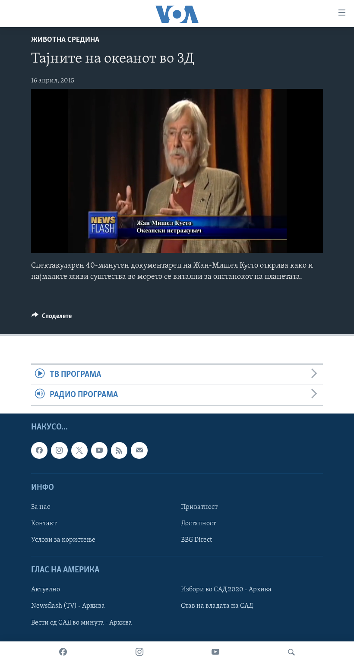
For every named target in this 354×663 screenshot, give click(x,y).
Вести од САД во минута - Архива (81, 622)
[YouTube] (215, 652)
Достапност (198, 523)
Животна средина (65, 40)
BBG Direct (196, 540)
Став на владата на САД (217, 606)
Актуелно (45, 589)
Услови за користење (63, 540)
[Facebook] (63, 652)
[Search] (291, 652)
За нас (40, 507)
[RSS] (119, 450)
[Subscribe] (139, 450)
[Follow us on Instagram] (59, 450)
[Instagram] (139, 652)
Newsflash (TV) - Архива (68, 606)
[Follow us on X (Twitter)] (79, 450)
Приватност (199, 507)
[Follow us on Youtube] (99, 450)
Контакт (44, 523)
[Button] (52, 318)
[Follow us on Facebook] (39, 450)
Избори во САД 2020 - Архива (226, 589)
